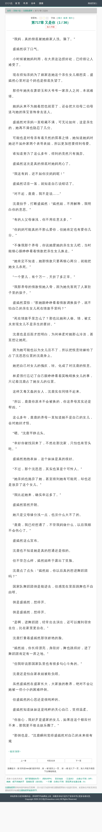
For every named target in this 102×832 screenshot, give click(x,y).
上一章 (23, 761)
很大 (71, 18)
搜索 (41, 3)
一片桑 (49, 781)
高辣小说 (17, 11)
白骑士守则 (59, 781)
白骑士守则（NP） (85, 779)
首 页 (17, 3)
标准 (65, 18)
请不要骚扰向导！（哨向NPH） (39, 779)
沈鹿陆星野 (27, 11)
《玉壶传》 (70, 779)
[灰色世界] (47, 18)
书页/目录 (51, 761)
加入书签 (51, 27)
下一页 (78, 761)
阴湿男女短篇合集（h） (76, 781)
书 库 (25, 3)
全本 (33, 3)
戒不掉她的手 (18, 781)
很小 (60, 18)
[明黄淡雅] (44, 18)
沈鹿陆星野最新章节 (28, 790)
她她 (8, 781)
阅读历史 (92, 3)
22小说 (8, 3)
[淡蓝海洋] (41, 18)
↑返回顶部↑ (14, 751)
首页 (9, 11)
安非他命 (59, 779)
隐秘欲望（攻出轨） (35, 781)
